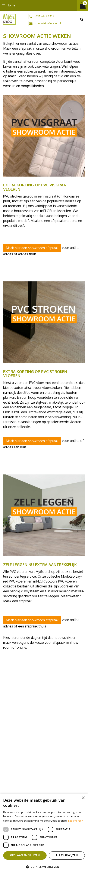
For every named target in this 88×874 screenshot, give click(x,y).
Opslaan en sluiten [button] (25, 855)
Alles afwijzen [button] (67, 855)
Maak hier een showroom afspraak (32, 248)
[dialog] (44, 834)
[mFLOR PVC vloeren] (9, 19)
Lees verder (75, 820)
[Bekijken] (82, 5)
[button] (44, 866)
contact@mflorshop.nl (48, 23)
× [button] (83, 798)
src (81, 19)
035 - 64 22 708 (44, 16)
